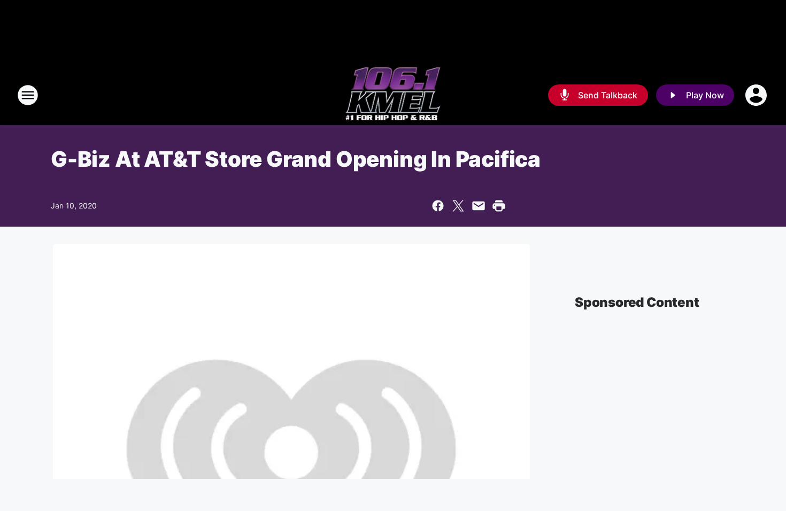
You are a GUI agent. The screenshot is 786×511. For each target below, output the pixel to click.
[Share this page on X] (458, 205)
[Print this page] (498, 205)
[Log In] (757, 95)
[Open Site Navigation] (27, 95)
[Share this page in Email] (478, 205)
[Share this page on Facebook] (437, 205)
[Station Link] (393, 95)
